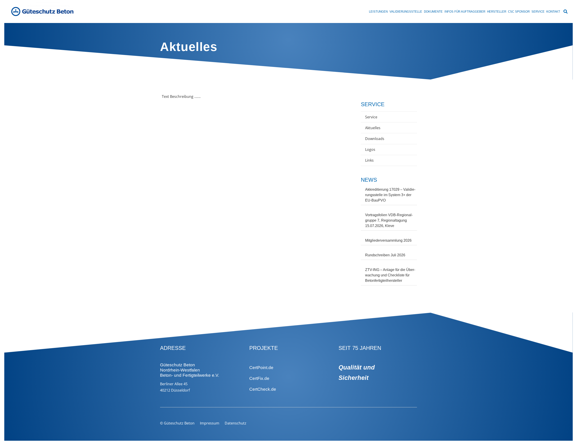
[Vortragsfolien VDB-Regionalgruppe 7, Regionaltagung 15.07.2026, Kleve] (389, 221)
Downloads (374, 138)
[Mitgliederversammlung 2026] (389, 241)
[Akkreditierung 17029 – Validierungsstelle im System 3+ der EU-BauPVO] (389, 196)
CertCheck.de (262, 389)
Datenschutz (235, 423)
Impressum (209, 423)
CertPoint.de (261, 367)
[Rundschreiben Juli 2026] (389, 256)
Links (369, 160)
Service (371, 117)
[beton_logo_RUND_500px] (15, 11)
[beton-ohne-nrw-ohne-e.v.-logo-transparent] (48, 11)
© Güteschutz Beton (177, 423)
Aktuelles (372, 127)
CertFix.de (259, 378)
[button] (565, 11)
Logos (370, 149)
